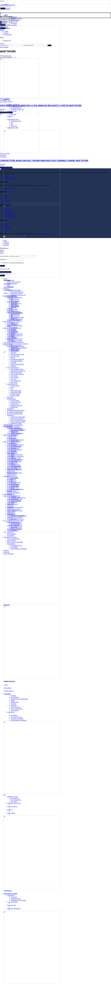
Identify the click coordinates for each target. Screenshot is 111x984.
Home (2, 19)
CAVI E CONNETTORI (13, 539)
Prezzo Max (27, 45)
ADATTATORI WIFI (15, 402)
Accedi (2, 265)
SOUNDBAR (10, 287)
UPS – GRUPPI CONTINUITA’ (15, 433)
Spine (5, 293)
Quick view (3, 102)
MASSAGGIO (10, 463)
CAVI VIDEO (13, 382)
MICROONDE (11, 334)
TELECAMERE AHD (16, 545)
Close (1, 26)
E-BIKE (9, 437)
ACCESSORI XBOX (12, 302)
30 (8, 56)
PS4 (11, 298)
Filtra (49, 45)
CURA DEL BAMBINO (13, 448)
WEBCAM (13, 366)
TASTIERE (13, 362)
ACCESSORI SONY (12, 297)
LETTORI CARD (14, 356)
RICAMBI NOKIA (12, 491)
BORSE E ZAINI (15, 349)
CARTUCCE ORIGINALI (17, 418)
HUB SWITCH (14, 404)
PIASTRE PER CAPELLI (13, 465)
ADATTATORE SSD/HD (16, 369)
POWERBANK (11, 512)
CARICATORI (10, 502)
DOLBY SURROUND (13, 530)
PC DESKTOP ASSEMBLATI (15, 412)
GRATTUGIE (10, 456)
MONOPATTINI (11, 438)
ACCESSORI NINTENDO (14, 290)
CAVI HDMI (13, 527)
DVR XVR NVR (11, 540)
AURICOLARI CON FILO (14, 501)
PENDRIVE (13, 432)
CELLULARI (10, 506)
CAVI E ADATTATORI (13, 367)
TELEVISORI (10, 535)
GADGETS (10, 310)
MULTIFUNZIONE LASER (17, 422)
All (10, 56)
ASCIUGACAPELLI (12, 443)
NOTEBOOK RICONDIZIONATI (16, 410)
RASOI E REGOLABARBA (14, 466)
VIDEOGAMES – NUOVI (14, 311)
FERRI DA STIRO (12, 450)
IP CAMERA (13, 547)
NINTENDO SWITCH (16, 293)
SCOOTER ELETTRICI (13, 440)
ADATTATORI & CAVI (13, 522)
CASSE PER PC (14, 351)
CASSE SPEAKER (12, 283)
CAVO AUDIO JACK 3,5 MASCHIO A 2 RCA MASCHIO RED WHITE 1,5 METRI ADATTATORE (41, 105)
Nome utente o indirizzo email (10, 256)
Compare (3, 100)
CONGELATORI (11, 333)
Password (3, 259)
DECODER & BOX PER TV (14, 529)
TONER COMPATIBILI (16, 425)
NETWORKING (11, 399)
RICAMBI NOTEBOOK (13, 493)
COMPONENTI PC (12, 384)
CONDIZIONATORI (12, 331)
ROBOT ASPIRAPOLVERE (14, 468)
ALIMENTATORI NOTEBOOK (18, 348)
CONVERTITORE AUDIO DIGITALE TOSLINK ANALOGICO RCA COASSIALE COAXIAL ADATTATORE (44, 160)
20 (6, 56)
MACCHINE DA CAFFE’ (14, 460)
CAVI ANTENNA (15, 524)
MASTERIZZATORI (15, 392)
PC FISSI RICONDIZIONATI (15, 414)
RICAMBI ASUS (11, 483)
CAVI (8, 285)
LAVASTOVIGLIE (11, 338)
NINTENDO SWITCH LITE (17, 295)
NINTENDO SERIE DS (16, 292)
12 (4, 56)
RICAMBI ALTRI (11, 479)
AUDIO (6, 19)
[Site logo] (7, 5)
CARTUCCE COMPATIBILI (17, 417)
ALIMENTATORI (15, 386)
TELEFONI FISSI (12, 519)
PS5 (11, 300)
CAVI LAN (13, 379)
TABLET (9, 517)
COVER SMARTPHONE (13, 509)
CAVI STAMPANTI (15, 381)
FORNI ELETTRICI (12, 451)
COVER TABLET (11, 511)
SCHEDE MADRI (15, 394)
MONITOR (10, 397)
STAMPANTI (10, 415)
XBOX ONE (13, 318)
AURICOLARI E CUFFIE (13, 282)
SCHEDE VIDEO (15, 395)
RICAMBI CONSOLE (13, 484)
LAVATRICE (10, 339)
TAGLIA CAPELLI (11, 474)
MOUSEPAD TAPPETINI (17, 359)
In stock (5, 33)
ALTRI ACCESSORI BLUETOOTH (16, 498)
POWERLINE (14, 407)
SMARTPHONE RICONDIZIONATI (16, 516)
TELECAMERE (11, 544)
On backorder (7, 34)
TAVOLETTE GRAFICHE (17, 364)
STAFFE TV (10, 532)
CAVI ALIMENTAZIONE (17, 374)
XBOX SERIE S (14, 305)
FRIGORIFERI (11, 336)
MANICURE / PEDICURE (14, 461)
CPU (11, 389)
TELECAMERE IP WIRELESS (18, 549)
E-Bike (6, 685)
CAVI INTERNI (14, 377)
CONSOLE (10, 308)
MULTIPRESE (11, 323)
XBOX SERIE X (14, 306)
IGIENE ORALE (11, 458)
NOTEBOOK (10, 409)
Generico (6, 40)
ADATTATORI (10, 280)
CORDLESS (10, 507)
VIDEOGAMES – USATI (13, 320)
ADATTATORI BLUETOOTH (17, 371)
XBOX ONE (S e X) (15, 303)
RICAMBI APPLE (12, 481)
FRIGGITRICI (10, 453)
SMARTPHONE (11, 514)
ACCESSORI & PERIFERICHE (15, 346)
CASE (12, 387)
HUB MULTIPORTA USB (17, 354)
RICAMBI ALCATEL (12, 478)
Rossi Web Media (47, 233)
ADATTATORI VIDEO (16, 372)
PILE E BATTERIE (12, 325)
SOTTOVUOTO (11, 471)
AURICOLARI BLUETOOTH (14, 499)
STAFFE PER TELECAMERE (15, 542)
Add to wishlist (5, 98)
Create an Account (5, 272)
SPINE (9, 326)
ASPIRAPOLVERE (12, 445)
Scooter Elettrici (9, 691)
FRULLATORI (10, 455)
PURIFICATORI (11, 341)
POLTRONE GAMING (16, 361)
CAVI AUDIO (14, 376)
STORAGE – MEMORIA (13, 427)
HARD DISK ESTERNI (16, 430)
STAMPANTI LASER (16, 423)
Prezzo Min (3, 45)
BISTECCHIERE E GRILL (14, 446)
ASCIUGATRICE (11, 330)
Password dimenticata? (16, 263)
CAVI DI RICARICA (12, 504)
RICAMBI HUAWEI (12, 486)
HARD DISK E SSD (15, 390)
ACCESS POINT (14, 400)
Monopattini (8, 688)
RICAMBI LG (10, 488)
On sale (5, 31)
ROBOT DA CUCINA (12, 470)
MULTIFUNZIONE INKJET (18, 420)
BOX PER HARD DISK (16, 428)
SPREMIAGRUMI (12, 473)
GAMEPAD (13, 353)
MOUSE (12, 358)
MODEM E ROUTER (16, 405)
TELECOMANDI (11, 534)
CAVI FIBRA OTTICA (16, 525)
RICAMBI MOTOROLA (13, 489)
